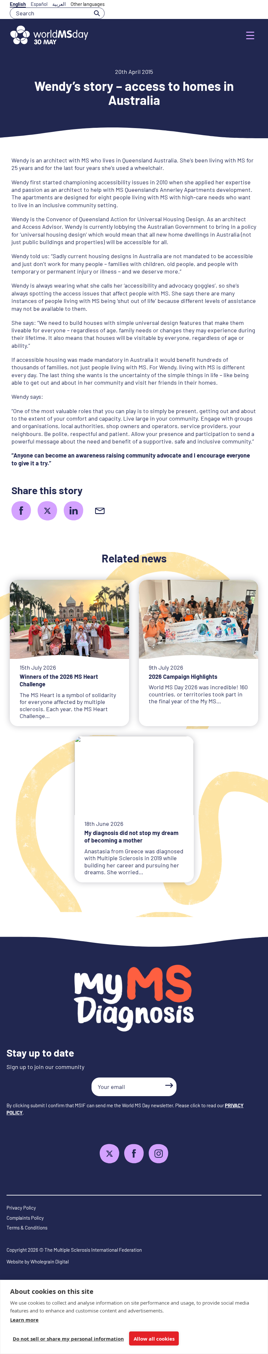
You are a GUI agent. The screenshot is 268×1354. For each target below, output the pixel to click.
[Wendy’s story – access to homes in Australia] (21, 511)
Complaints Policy (25, 1218)
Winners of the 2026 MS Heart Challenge (59, 680)
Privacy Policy (21, 1208)
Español (39, 4)
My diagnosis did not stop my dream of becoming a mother (131, 836)
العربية (59, 4)
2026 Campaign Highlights (183, 676)
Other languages (88, 4)
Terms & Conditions (27, 1227)
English (18, 4)
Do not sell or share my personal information (68, 1338)
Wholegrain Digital (49, 1261)
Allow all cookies (154, 1338)
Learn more (24, 1319)
